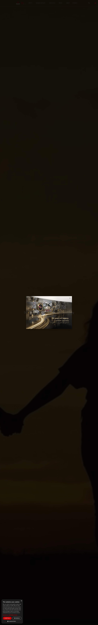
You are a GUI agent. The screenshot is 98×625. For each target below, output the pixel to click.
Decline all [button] (17, 618)
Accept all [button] (7, 618)
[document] (49, 312)
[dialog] (12, 611)
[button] (12, 615)
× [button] (21, 600)
